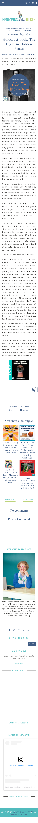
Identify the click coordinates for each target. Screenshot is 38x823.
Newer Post (10, 499)
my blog (18, 31)
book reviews (12, 29)
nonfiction (27, 31)
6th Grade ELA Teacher (14, 787)
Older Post (28, 499)
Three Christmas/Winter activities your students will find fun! (27, 483)
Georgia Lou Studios (19, 814)
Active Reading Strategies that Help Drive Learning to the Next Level (10, 448)
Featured (10, 31)
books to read (25, 29)
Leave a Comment (28, 54)
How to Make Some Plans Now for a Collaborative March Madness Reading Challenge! (27, 450)
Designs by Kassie (20, 812)
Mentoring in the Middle (25, 811)
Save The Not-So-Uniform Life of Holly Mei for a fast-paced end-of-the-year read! (10, 475)
